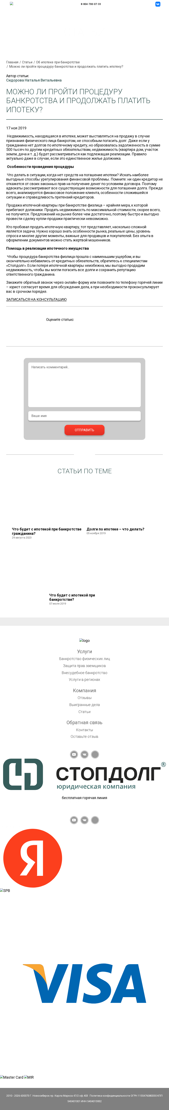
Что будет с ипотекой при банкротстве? (72, 597)
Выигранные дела (84, 705)
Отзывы (85, 698)
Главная (12, 62)
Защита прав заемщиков (84, 666)
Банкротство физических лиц (84, 659)
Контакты (84, 730)
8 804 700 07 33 (84, 793)
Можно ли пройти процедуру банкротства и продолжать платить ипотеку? (66, 66)
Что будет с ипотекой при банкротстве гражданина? (46, 531)
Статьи (27, 62)
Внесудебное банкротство (84, 673)
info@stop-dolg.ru (84, 802)
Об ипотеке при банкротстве (58, 62)
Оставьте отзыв (84, 736)
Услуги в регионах (84, 679)
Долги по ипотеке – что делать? (115, 529)
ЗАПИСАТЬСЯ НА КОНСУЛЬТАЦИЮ (36, 299)
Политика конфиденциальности (110, 1095)
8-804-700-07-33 (91, 4)
